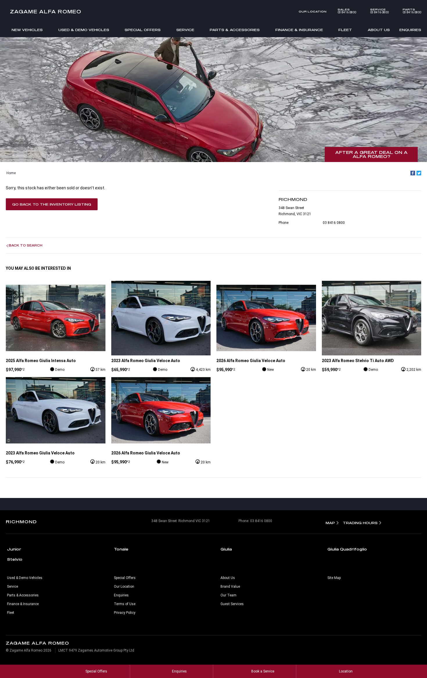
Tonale (121, 549)
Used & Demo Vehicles (83, 30)
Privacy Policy (124, 613)
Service (185, 30)
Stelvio (14, 559)
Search (14, 43)
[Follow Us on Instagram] (201, 504)
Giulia (226, 549)
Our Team (228, 595)
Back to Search (25, 245)
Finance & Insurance (299, 30)
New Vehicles (27, 30)
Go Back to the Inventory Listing (51, 204)
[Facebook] (412, 173)
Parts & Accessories (235, 30)
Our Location (312, 11)
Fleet (345, 30)
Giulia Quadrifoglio (347, 549)
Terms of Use (124, 604)
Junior (14, 549)
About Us (379, 30)
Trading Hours (360, 523)
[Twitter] (419, 173)
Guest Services (232, 604)
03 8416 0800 (347, 11)
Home (11, 173)
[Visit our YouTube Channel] (213, 504)
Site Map (334, 578)
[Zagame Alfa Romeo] (213, 11)
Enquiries (410, 30)
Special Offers (143, 30)
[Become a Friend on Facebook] (226, 504)
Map (330, 523)
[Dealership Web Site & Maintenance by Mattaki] (410, 647)
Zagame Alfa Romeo (45, 11)
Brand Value (230, 587)
